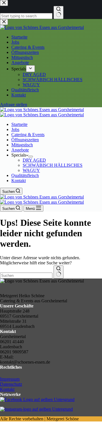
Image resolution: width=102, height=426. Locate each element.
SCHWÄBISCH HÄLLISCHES (52, 165)
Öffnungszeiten (25, 139)
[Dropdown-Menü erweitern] (30, 156)
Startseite (19, 124)
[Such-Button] (58, 272)
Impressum (10, 379)
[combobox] (26, 276)
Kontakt (18, 180)
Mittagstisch (22, 144)
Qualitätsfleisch (25, 175)
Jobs (15, 129)
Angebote (20, 149)
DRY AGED (34, 160)
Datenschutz (11, 384)
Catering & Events (27, 134)
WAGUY (31, 170)
